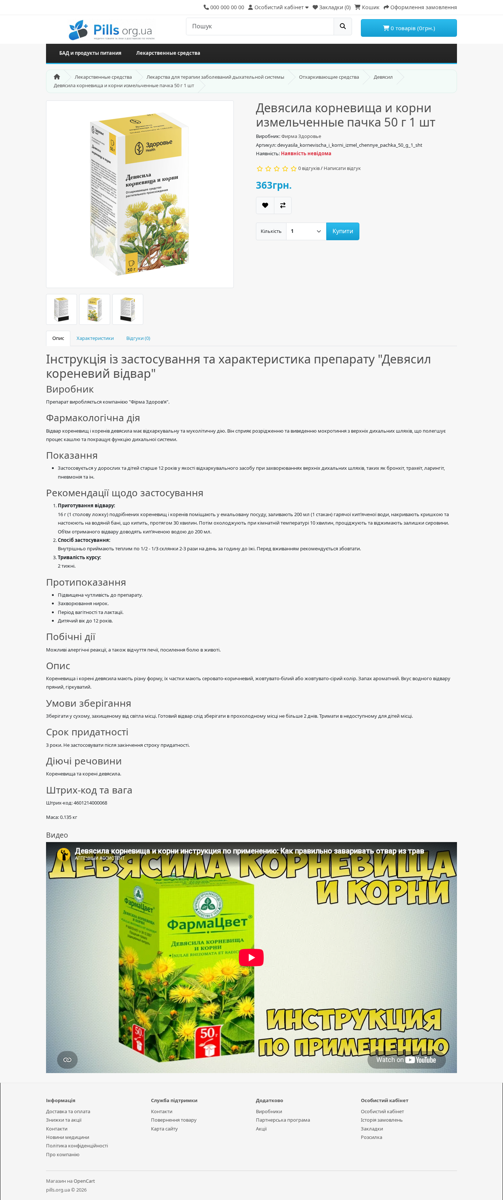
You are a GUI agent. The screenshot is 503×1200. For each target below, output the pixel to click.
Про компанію (63, 1154)
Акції (261, 1128)
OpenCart (84, 1181)
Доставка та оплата (68, 1111)
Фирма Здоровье (301, 136)
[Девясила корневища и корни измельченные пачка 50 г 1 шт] (140, 197)
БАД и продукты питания (90, 53)
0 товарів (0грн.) (412, 28)
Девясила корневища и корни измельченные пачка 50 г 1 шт (124, 85)
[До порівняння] (283, 205)
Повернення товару (174, 1119)
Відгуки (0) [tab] (138, 338)
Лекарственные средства (168, 53)
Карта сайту (164, 1128)
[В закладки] (265, 205)
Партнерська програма (283, 1119)
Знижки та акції (63, 1119)
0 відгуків (309, 168)
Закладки (372, 1128)
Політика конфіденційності (77, 1145)
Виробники (269, 1111)
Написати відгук (342, 168)
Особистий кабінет (382, 1111)
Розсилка (371, 1137)
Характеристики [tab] (95, 338)
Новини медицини (67, 1137)
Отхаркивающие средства (329, 77)
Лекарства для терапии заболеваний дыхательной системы (215, 77)
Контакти (56, 1128)
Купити (343, 231)
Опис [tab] (58, 338)
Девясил (383, 77)
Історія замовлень (382, 1119)
